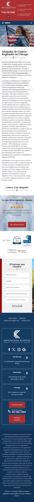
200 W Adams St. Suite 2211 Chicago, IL (25, 10)
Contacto (25, 320)
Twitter (13, 349)
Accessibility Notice (17, 494)
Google (24, 349)
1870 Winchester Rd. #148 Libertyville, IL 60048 (25, 14)
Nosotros (13, 318)
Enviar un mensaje (17, 306)
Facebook (9, 349)
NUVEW (7, 491)
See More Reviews (17, 225)
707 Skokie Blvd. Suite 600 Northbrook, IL (25, 5)
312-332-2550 (9, 12)
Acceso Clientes (17, 419)
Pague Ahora (17, 405)
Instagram (18, 349)
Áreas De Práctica (11, 320)
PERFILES (22, 318)
